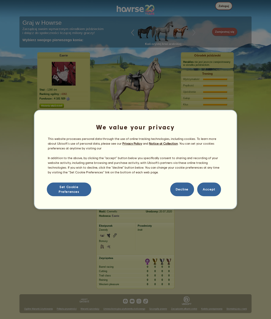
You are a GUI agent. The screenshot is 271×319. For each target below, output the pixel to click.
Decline (182, 189)
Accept (209, 189)
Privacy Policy (132, 143)
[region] (135, 159)
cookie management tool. (120, 148)
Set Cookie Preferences (69, 189)
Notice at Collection (163, 143)
